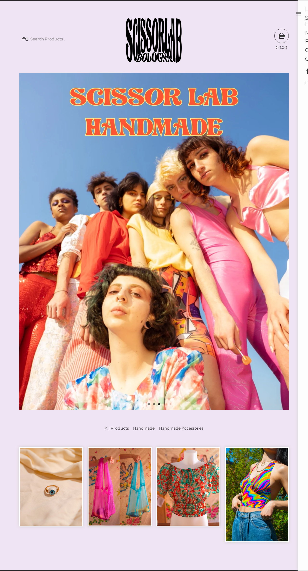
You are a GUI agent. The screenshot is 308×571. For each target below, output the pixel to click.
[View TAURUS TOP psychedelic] (257, 497)
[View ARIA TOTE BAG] (119, 497)
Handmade (144, 428)
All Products (117, 428)
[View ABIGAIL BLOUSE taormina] (188, 497)
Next (280, 241)
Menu (298, 13)
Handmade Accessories (181, 428)
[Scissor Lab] (154, 39)
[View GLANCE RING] (51, 497)
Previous (28, 241)
